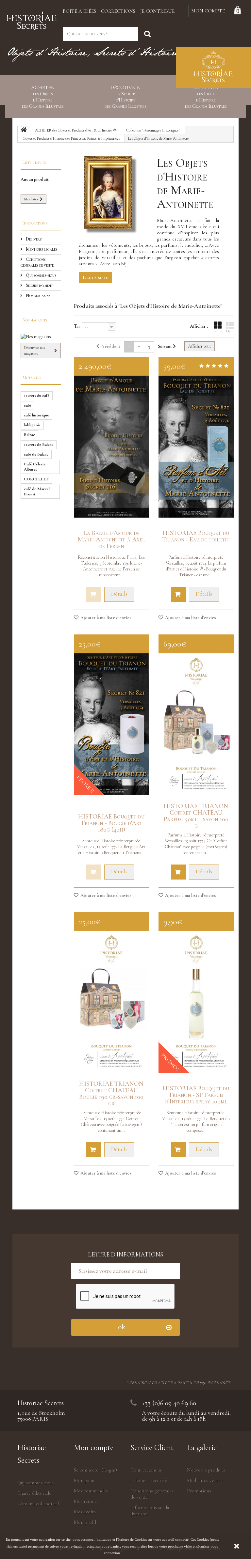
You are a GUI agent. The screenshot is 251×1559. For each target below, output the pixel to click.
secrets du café (36, 395)
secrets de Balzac (38, 444)
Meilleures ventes (205, 1480)
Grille (218, 331)
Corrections (118, 11)
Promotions (199, 1491)
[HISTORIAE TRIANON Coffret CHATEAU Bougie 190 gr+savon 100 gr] (111, 1002)
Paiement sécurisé (148, 1480)
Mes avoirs (85, 1512)
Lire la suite (95, 277)
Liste (229, 331)
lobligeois (32, 425)
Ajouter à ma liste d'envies (105, 617)
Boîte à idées (79, 11)
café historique (36, 415)
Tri (77, 326)
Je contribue (157, 11)
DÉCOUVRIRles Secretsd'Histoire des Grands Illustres (125, 97)
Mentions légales (41, 249)
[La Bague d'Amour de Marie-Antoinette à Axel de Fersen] (111, 447)
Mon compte (93, 1447)
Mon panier (85, 1480)
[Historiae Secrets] (31, 19)
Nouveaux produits (206, 1470)
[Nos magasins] (41, 337)
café (27, 405)
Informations (34, 223)
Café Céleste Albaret (35, 466)
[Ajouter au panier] (178, 594)
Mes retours (86, 1501)
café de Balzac (36, 454)
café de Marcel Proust (37, 491)
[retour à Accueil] (24, 130)
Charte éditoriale (34, 1493)
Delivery (33, 239)
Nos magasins (37, 295)
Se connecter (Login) (95, 1470)
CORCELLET (36, 479)
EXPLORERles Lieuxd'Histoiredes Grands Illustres (205, 97)
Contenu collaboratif (38, 1503)
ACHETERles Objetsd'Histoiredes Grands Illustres (42, 97)
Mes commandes (91, 1491)
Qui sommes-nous (40, 275)
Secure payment (39, 285)
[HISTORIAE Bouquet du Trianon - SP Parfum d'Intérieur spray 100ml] (196, 1002)
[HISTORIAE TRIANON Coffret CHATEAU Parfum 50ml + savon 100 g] (196, 724)
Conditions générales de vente (37, 262)
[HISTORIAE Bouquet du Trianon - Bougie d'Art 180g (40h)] (111, 724)
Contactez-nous (146, 1470)
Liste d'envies (34, 162)
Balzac (29, 434)
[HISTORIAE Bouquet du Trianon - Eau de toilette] (196, 447)
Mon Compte (208, 11)
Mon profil (85, 1522)
